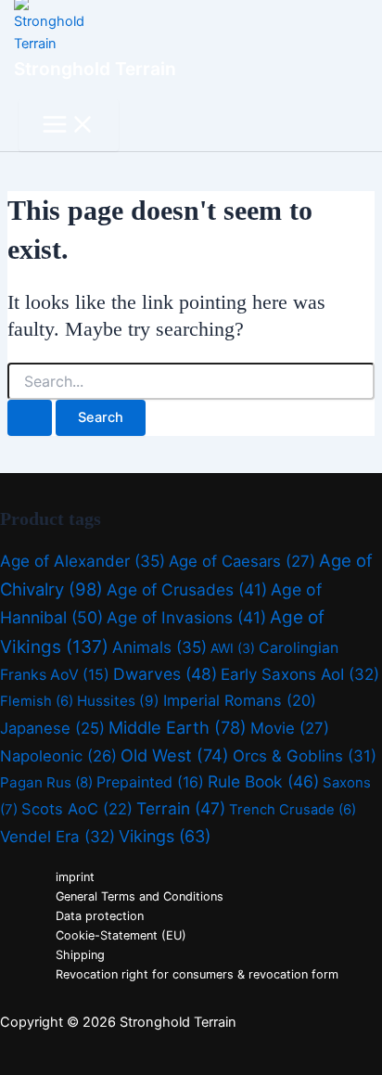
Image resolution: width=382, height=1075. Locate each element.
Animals (159, 647)
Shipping (80, 955)
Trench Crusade (292, 809)
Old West (175, 755)
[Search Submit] (29, 418)
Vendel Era (57, 836)
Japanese (52, 728)
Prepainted (150, 782)
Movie (289, 728)
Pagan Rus (46, 782)
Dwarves (165, 674)
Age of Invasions (186, 617)
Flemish (36, 701)
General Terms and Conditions (139, 896)
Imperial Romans (239, 700)
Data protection (100, 916)
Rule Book (263, 781)
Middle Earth (177, 727)
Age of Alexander (82, 560)
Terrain (180, 808)
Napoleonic (58, 756)
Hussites (118, 701)
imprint (75, 877)
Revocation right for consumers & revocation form (197, 974)
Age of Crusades (187, 589)
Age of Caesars (242, 561)
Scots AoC (77, 809)
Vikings (164, 836)
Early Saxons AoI (300, 674)
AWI (232, 648)
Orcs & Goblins (304, 756)
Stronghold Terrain (95, 69)
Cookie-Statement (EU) (121, 935)
